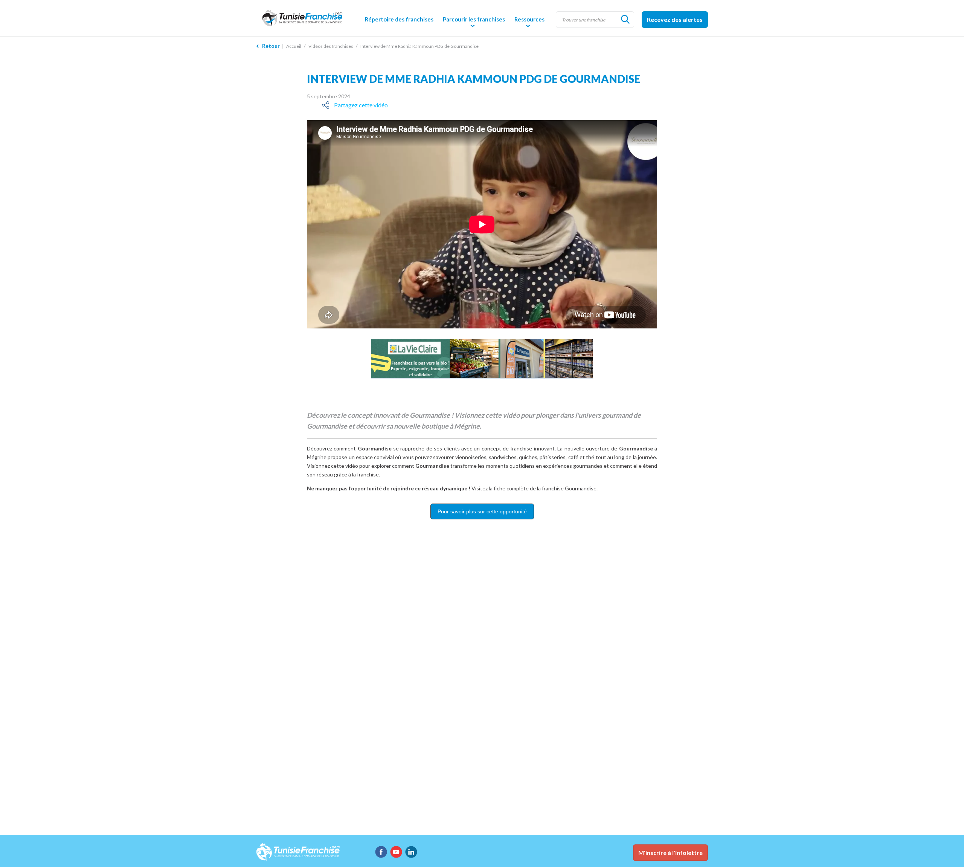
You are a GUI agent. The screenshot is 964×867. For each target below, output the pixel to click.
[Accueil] (308, 18)
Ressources (529, 19)
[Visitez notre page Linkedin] (411, 852)
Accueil (293, 46)
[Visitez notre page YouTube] (396, 852)
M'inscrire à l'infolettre (670, 852)
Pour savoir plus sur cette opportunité (482, 511)
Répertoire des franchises (399, 19)
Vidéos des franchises (330, 46)
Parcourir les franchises (474, 19)
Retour (271, 46)
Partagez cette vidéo (361, 104)
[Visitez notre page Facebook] (381, 852)
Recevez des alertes (675, 19)
